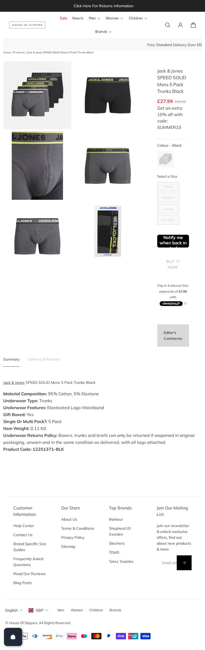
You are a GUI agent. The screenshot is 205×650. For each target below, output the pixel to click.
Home (7, 52)
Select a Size (167, 176)
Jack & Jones (14, 382)
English (11, 610)
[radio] (165, 159)
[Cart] (193, 25)
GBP (40, 610)
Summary (11, 359)
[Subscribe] (184, 562)
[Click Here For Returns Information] (102, 6)
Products (19, 52)
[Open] (13, 637)
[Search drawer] (167, 25)
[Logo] (27, 25)
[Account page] (180, 25)
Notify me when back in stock (173, 241)
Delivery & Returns (44, 359)
